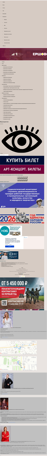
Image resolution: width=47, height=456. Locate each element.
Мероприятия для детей (7, 31)
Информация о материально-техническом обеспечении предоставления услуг (15, 108)
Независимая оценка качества (7, 105)
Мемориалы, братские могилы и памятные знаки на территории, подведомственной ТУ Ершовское (18, 89)
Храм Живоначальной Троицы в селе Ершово (7, 266)
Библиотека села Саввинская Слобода (9, 82)
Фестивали (5, 28)
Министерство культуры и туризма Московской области (8, 264)
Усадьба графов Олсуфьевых (7, 91)
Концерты (5, 19)
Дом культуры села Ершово (7, 68)
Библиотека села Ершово (7, 79)
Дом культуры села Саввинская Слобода (9, 72)
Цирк (4, 25)
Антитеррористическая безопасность (9, 115)
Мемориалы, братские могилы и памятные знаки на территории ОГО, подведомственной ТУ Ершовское (14, 263)
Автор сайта (16, 274)
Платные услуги (5, 101)
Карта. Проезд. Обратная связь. (22, 272)
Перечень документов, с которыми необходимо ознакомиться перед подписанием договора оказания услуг (19, 103)
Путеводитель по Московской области (6, 265)
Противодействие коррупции (7, 117)
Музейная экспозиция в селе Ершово (8, 94)
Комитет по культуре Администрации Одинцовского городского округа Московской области (13, 262)
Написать (9, 246)
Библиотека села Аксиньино (7, 77)
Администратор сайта (26, 274)
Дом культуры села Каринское (7, 70)
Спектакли (5, 22)
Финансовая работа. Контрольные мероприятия (10, 110)
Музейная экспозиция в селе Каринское (9, 96)
